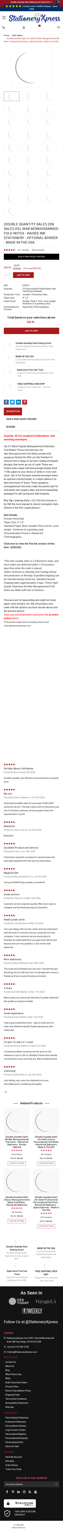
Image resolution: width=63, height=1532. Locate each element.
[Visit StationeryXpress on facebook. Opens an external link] (7, 1492)
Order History (11, 1465)
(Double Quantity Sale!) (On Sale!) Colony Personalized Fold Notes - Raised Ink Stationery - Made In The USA (46, 1142)
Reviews (10, 427)
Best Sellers (17, 35)
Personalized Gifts (14, 1442)
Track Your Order (13, 1469)
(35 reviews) (17, 1212)
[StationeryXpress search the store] (59, 28)
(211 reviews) (23, 250)
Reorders (9, 1461)
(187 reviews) (46, 1217)
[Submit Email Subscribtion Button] (56, 1484)
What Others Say (13, 1374)
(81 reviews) (46, 1154)
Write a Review (38, 250)
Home (6, 35)
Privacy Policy (12, 1386)
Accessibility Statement (16, 1403)
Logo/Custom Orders (15, 1430)
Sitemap (9, 1407)
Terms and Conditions (16, 1399)
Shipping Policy (12, 1395)
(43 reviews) (17, 1154)
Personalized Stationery (17, 1417)
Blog (7, 1370)
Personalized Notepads (16, 1438)
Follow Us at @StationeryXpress (31, 1322)
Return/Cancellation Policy (18, 1390)
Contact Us (10, 1362)
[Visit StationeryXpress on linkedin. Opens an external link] (18, 1492)
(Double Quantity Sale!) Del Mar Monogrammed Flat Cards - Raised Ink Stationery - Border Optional (17, 1142)
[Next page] (5, 1092)
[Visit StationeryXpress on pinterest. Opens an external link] (13, 1492)
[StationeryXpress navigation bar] (4, 28)
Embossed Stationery (15, 1422)
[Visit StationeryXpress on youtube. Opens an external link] (35, 1492)
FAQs (7, 1378)
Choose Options (17, 1163)
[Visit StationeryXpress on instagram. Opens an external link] (24, 1492)
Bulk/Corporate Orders (16, 1382)
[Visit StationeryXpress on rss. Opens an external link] (30, 1492)
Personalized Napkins (15, 1434)
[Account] (24, 28)
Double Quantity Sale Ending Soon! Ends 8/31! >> (31, 2)
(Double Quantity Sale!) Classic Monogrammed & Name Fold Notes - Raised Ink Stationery (17, 1201)
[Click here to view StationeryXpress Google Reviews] (4, 17)
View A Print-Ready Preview (31, 257)
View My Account (13, 1457)
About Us (9, 1366)
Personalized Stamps (15, 1426)
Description (13, 411)
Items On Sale (12, 1446)
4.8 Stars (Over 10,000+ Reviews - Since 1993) (39, 7)
